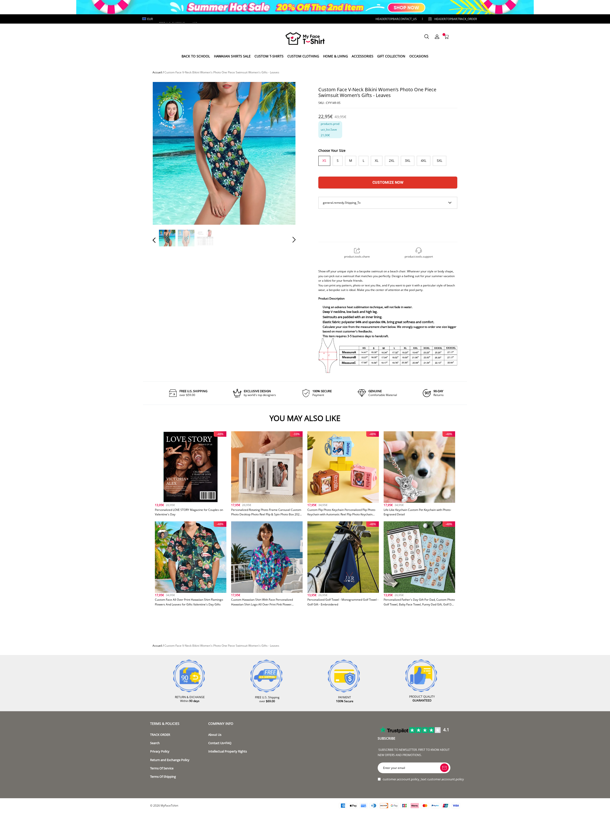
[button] (164, 153)
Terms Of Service (161, 768)
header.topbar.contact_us (396, 19)
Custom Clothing (303, 56)
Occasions (418, 56)
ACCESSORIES (362, 56)
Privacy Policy (159, 751)
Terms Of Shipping (163, 777)
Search (155, 743)
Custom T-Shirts (269, 56)
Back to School (196, 56)
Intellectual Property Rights (227, 751)
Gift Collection (391, 56)
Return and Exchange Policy (169, 760)
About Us (214, 735)
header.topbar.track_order (448, 19)
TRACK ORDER (160, 735)
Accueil (157, 72)
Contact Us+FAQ (219, 743)
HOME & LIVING (335, 56)
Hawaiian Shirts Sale (232, 56)
